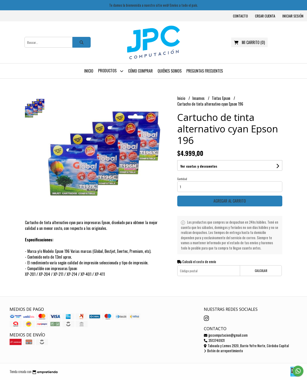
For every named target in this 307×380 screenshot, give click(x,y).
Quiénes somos (170, 71)
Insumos (199, 98)
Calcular (261, 270)
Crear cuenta (265, 15)
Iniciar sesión (292, 15)
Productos (108, 71)
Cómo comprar (140, 71)
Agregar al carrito (229, 201)
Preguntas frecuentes (204, 71)
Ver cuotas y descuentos (198, 166)
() (253, 42)
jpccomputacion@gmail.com (228, 335)
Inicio (88, 71)
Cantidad (182, 179)
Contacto (240, 15)
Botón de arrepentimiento (225, 350)
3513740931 (216, 340)
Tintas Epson (221, 98)
